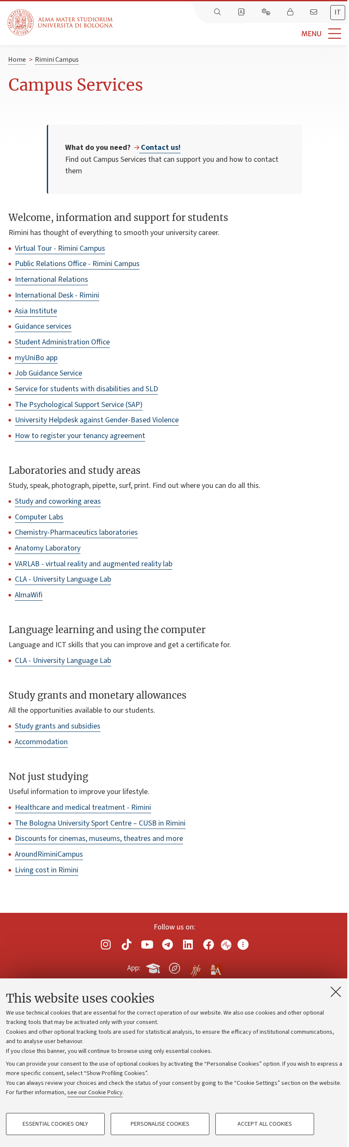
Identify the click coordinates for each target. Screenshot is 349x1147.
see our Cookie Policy (95, 1092)
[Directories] (242, 12)
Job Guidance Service (48, 373)
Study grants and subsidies (57, 726)
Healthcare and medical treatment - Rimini (83, 807)
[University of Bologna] (61, 22)
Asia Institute (36, 311)
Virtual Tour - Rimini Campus (60, 248)
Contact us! (159, 147)
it (338, 12)
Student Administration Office (62, 342)
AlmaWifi (29, 595)
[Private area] (291, 12)
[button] (230, 33)
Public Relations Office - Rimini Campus (77, 263)
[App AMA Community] (216, 967)
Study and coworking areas (58, 501)
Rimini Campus (57, 59)
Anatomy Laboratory (47, 548)
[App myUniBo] (154, 967)
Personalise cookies (160, 1124)
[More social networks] (243, 944)
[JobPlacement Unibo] (195, 966)
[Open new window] (106, 944)
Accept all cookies (264, 1124)
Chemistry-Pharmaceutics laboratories (76, 532)
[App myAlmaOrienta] (174, 967)
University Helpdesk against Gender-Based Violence (97, 420)
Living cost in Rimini (46, 870)
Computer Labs (39, 517)
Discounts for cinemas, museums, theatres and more (99, 838)
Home (17, 59)
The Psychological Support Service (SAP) (79, 404)
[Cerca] (218, 12)
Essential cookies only (55, 1124)
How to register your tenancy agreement (80, 435)
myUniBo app (36, 358)
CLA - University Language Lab (63, 579)
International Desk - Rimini (57, 295)
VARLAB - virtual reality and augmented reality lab (93, 564)
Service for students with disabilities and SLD (86, 389)
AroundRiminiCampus (49, 854)
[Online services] (267, 12)
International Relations (51, 279)
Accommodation (41, 742)
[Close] (336, 991)
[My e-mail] (314, 12)
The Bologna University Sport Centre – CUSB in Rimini (100, 823)
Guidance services (43, 326)
